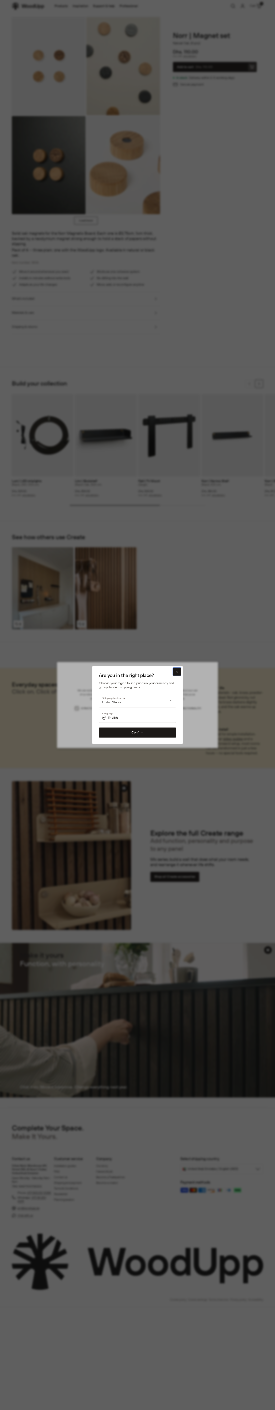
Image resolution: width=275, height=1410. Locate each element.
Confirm (137, 732)
